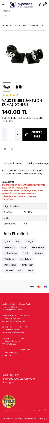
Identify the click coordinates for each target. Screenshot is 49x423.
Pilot (20, 270)
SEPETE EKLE (37, 134)
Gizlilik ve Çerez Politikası (13, 332)
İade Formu (24, 327)
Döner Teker (10, 265)
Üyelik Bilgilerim (9, 304)
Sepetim (5, 338)
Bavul (23, 247)
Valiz (18, 241)
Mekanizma (9, 247)
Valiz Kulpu (9, 259)
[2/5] (5, 95)
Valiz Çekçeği (10, 253)
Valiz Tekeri (25, 259)
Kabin (30, 270)
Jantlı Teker (27, 265)
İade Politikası (11, 307)
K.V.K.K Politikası (9, 344)
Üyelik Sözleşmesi (12, 318)
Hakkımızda (25, 349)
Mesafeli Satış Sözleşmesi (13, 321)
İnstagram (9, 382)
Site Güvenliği (11, 352)
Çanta (7, 241)
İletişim (23, 338)
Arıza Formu (24, 315)
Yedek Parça (38, 247)
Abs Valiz (8, 270)
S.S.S (4, 349)
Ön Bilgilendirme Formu (12, 309)
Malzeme (38, 253)
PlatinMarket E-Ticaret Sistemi (16, 418)
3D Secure (6, 355)
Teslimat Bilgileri (12, 329)
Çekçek (29, 241)
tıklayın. (9, 121)
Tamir (25, 253)
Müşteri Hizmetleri (12, 341)
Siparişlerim (7, 327)
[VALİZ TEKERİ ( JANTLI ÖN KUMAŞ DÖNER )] (24, 55)
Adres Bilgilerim (9, 315)
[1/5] (3, 95)
